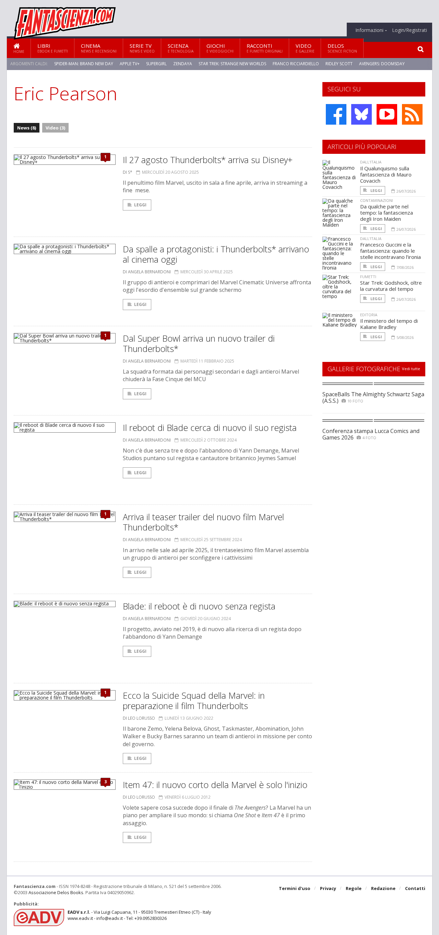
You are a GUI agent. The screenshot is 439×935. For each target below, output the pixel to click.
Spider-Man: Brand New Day (83, 64)
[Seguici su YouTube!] (387, 114)
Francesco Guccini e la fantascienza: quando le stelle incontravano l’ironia (390, 250)
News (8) (26, 128)
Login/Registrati (409, 30)
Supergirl (156, 64)
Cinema (99, 48)
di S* (127, 172)
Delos (342, 48)
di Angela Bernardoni (147, 272)
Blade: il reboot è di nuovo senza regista (199, 606)
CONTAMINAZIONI (376, 200)
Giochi (220, 48)
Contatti (415, 888)
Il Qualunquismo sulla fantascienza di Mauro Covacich (386, 174)
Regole (353, 888)
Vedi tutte (411, 368)
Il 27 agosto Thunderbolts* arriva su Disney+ (208, 160)
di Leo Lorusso (139, 718)
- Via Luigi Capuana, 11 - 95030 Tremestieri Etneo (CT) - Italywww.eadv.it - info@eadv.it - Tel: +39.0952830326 (139, 915)
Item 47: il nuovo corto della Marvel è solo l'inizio (215, 784)
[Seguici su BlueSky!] (361, 114)
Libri (52, 48)
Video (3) (55, 128)
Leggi (140, 205)
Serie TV (142, 48)
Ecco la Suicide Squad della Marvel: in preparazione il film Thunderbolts (194, 700)
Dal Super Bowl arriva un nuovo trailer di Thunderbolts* (199, 343)
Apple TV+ (130, 64)
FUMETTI (368, 276)
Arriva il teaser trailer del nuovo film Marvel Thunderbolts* (203, 522)
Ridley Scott (339, 64)
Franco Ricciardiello (296, 64)
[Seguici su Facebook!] (336, 114)
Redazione (383, 888)
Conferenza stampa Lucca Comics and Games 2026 (370, 434)
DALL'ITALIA (370, 162)
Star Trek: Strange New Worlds (232, 64)
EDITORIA (368, 315)
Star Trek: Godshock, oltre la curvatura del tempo (391, 285)
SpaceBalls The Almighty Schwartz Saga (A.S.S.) (373, 397)
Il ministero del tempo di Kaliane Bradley (389, 323)
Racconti (265, 48)
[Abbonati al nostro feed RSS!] (412, 114)
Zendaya (182, 64)
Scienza (180, 48)
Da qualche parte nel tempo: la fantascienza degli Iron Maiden (386, 212)
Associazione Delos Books (55, 892)
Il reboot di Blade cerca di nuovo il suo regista (210, 427)
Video (305, 48)
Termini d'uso (294, 888)
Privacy (328, 888)
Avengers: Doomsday (382, 64)
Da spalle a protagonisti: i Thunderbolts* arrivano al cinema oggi (216, 254)
